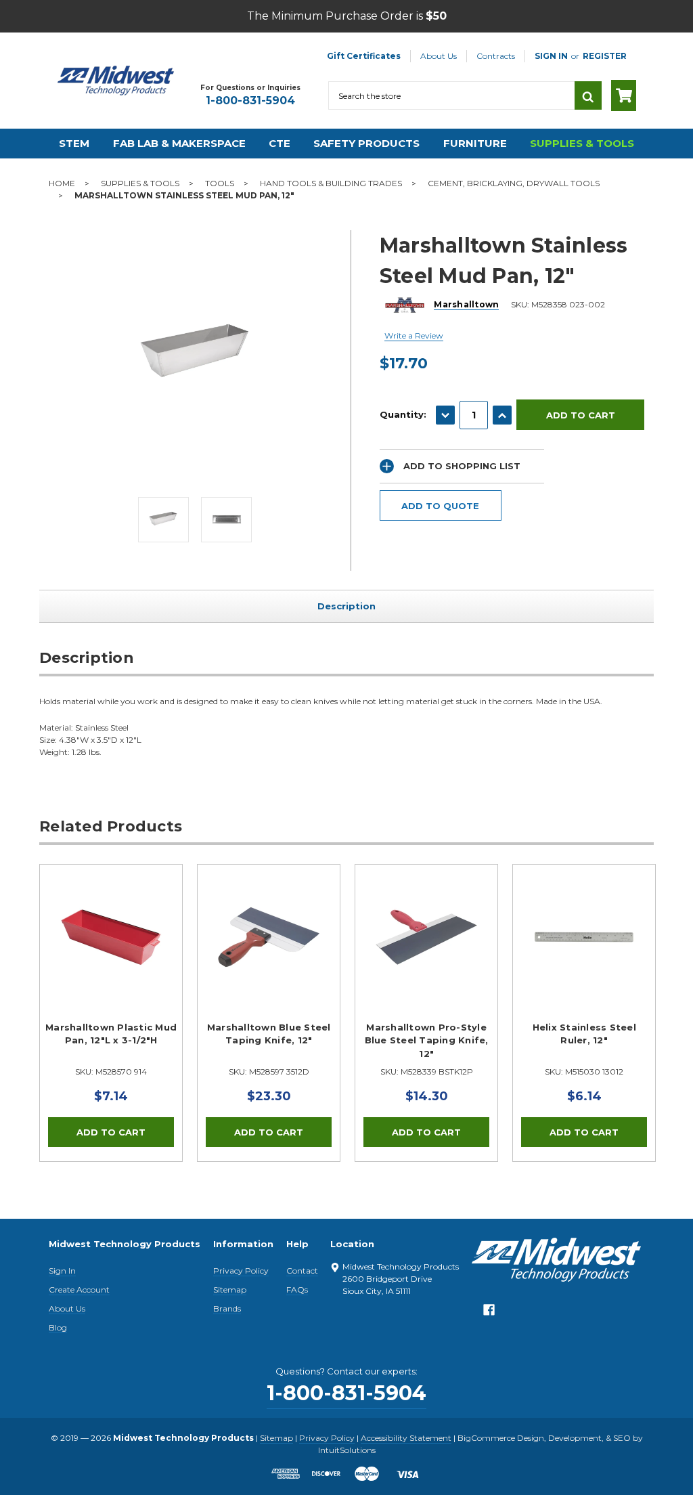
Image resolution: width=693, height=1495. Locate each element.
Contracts (495, 56)
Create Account (79, 1289)
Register (605, 56)
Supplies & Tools (582, 143)
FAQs (297, 1289)
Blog (58, 1327)
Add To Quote (440, 505)
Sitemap (229, 1289)
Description (346, 606)
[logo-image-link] (116, 80)
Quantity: (403, 414)
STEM (74, 143)
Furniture (475, 143)
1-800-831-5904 (250, 100)
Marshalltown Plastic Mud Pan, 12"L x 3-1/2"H (111, 1034)
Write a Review (413, 335)
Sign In (62, 1270)
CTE (279, 143)
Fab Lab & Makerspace (179, 143)
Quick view (111, 937)
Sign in (551, 56)
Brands (227, 1308)
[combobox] (451, 95)
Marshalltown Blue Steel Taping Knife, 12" (269, 1034)
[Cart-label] (623, 95)
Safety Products (366, 143)
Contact (302, 1270)
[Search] (588, 95)
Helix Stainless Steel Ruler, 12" (584, 1034)
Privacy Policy (241, 1270)
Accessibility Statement (406, 1438)
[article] (111, 1013)
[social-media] (489, 1313)
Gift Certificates (364, 56)
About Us (438, 56)
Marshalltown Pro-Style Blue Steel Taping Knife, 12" (427, 1040)
